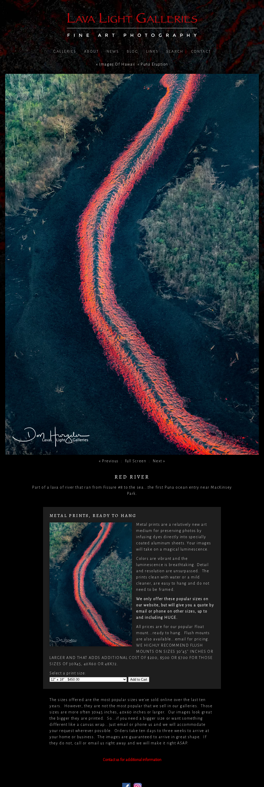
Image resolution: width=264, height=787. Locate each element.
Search (174, 51)
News (113, 51)
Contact (201, 51)
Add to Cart (138, 679)
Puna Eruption (154, 64)
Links (152, 51)
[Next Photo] (132, 452)
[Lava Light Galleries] (132, 34)
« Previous (109, 461)
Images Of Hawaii (117, 64)
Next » (159, 461)
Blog (132, 51)
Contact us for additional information (132, 760)
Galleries (64, 51)
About (91, 51)
